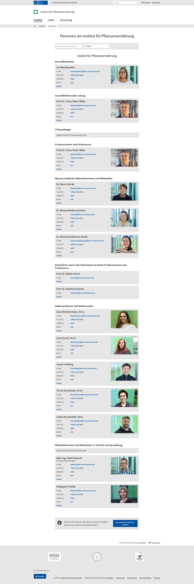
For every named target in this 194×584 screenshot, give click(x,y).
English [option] (157, 2)
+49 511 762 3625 (77, 468)
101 (72, 116)
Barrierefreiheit (145, 578)
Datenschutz (132, 578)
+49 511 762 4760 (77, 192)
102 (72, 82)
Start (138, 2)
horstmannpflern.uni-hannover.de (84, 394)
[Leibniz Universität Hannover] (41, 3)
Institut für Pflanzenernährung (57, 12)
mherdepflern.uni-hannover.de (83, 188)
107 (72, 406)
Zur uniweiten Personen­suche (125, 523)
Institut (110, 578)
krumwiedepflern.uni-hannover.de (84, 421)
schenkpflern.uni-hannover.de (83, 293)
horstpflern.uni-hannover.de (82, 278)
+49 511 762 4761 (77, 218)
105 (72, 199)
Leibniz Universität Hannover (71, 578)
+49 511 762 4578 (77, 109)
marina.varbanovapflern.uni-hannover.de (87, 241)
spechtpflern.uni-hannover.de (83, 464)
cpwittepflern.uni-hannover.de (83, 105)
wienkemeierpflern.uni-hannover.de (85, 71)
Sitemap (157, 578)
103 (72, 475)
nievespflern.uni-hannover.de (83, 214)
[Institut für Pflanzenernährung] (34, 26)
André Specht (141, 543)
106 (72, 225)
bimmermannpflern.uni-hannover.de (85, 316)
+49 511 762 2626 (77, 75)
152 (72, 353)
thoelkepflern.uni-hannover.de (83, 491)
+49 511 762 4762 (77, 398)
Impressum (120, 578)
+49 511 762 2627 (77, 346)
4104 (72, 79)
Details (59, 86)
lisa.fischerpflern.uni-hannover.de (84, 342)
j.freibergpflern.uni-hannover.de (84, 368)
